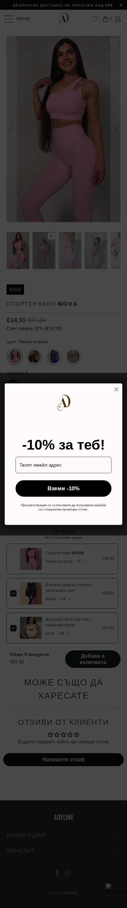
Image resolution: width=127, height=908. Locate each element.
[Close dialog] (116, 389)
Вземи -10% (64, 488)
